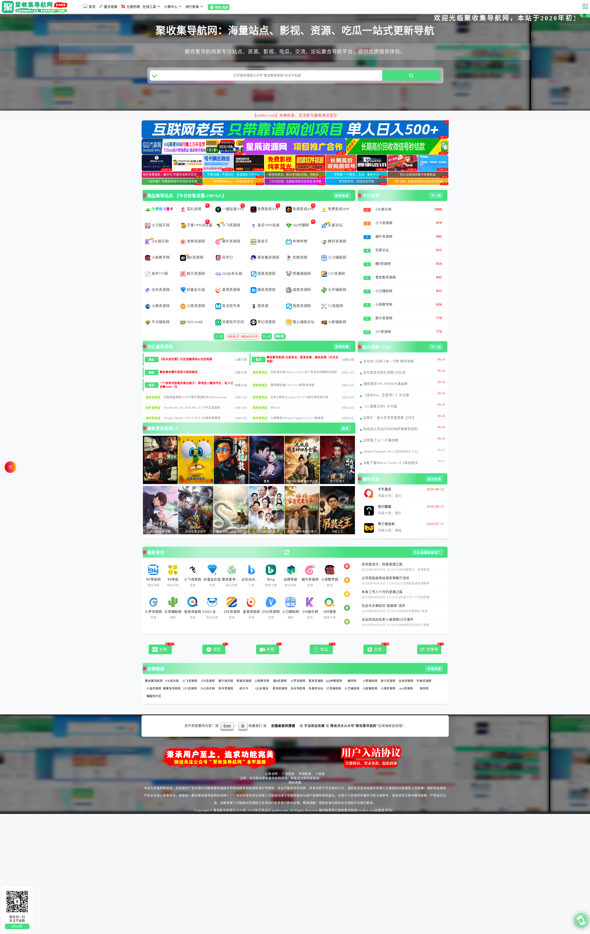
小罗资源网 (298, 671)
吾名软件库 (231, 296)
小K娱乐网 (160, 231)
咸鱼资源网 (302, 280)
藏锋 (160, 471)
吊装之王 (337, 522)
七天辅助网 (337, 280)
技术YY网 (160, 264)
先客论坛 (335, 215)
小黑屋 (320, 764)
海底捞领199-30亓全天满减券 (385, 374)
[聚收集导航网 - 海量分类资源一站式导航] (36, 7)
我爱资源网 (266, 264)
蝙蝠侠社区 (154, 686)
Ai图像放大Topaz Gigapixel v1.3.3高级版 (297, 408)
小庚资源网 (161, 296)
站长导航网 (298, 679)
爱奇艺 (262, 231)
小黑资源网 (196, 296)
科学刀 (227, 248)
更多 (345, 419)
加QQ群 (17, 926)
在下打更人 (337, 471)
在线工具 (149, 7)
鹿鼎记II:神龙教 (231, 471)
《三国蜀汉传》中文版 (380, 396)
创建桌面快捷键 (283, 716)
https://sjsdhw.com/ (336, 768)
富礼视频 (194, 199)
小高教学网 (161, 248)
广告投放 (288, 764)
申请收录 (305, 764)
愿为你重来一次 (160, 522)
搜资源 (262, 296)
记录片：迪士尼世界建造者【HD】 (389, 408)
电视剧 (172, 447)
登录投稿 (342, 337)
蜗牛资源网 (231, 231)
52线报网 (335, 296)
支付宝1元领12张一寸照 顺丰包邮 (388, 351)
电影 (209, 447)
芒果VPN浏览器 (199, 215)
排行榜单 (192, 7)
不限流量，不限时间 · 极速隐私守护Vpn (233, 165)
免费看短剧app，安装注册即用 (234, 172)
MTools (275, 398)
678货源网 (208, 671)
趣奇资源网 (266, 280)
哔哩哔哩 (300, 231)
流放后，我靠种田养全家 (302, 471)
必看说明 (271, 764)
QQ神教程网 (334, 671)
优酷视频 (300, 248)
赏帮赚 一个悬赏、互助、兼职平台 (356, 165)
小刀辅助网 (337, 248)
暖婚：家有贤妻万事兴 (302, 522)
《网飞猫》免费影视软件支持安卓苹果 (418, 172)
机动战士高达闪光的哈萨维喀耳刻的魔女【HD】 (393, 419)
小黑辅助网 (370, 671)
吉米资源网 (161, 280)
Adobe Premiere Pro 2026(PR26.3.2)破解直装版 (393, 442)
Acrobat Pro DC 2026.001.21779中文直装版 (192, 398)
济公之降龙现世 (195, 522)
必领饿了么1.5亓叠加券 (381, 430)
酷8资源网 (195, 248)
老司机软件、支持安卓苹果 (356, 172)
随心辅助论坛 (304, 312)
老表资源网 (196, 231)
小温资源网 (154, 679)
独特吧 (424, 679)
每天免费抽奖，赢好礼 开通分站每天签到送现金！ (173, 165)
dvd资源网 (406, 679)
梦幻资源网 (266, 312)
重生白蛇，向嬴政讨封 (231, 522)
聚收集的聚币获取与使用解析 (179, 362)
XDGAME (195, 312)
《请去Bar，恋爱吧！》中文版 (386, 385)
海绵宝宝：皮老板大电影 (196, 471)
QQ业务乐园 (232, 264)
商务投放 (342, 186)
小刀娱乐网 (161, 215)
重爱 (267, 471)
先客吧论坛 (316, 679)
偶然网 (352, 671)
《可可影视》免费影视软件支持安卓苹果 (295, 172)
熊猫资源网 (243, 671)
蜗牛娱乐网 (225, 671)
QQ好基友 (262, 679)
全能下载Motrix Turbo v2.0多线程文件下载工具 (393, 453)
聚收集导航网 (154, 671)
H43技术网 (208, 679)
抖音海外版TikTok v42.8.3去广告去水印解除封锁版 (304, 362)
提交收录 (111, 7)
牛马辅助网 (161, 312)
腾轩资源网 (337, 231)
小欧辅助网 (337, 312)
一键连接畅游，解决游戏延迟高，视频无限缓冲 (296, 165)
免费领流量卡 (163, 199)
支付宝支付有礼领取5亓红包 (384, 363)
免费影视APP (268, 199)
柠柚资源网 (424, 671)
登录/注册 (222, 7)
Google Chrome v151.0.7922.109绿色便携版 (192, 408)
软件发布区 (260, 363)
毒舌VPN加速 (268, 215)
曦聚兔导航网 (172, 679)
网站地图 (295, 773)
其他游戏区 (260, 375)
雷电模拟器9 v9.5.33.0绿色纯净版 (293, 375)
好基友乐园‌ (196, 280)
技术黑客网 (225, 679)
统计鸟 (243, 679)
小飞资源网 (231, 215)
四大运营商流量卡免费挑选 (418, 165)
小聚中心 (171, 7)
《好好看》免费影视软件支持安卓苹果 (172, 172)
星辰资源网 (316, 671)
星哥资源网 (231, 280)
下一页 (267, 327)
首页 (92, 7)
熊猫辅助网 (302, 264)
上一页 (219, 327)
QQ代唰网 (301, 215)
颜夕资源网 (196, 264)
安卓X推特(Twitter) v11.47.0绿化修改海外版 (299, 387)
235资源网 (336, 264)
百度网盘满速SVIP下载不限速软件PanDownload (195, 387)
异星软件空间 (233, 312)
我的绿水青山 (266, 522)
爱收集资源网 (268, 248)
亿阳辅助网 (334, 679)
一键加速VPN (233, 199)
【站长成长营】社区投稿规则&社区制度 (186, 349)
